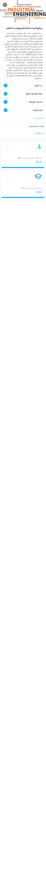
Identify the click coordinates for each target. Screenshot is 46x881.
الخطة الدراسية (38, 118)
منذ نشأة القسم (39, 133)
